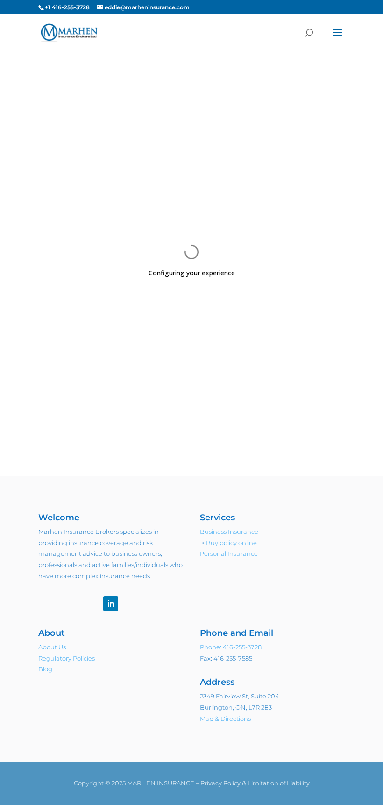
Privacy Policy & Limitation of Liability (255, 783)
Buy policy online (231, 542)
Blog (45, 669)
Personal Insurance (229, 553)
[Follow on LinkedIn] (110, 603)
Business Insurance (229, 531)
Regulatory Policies (66, 658)
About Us (52, 647)
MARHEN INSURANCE (160, 783)
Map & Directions (225, 718)
